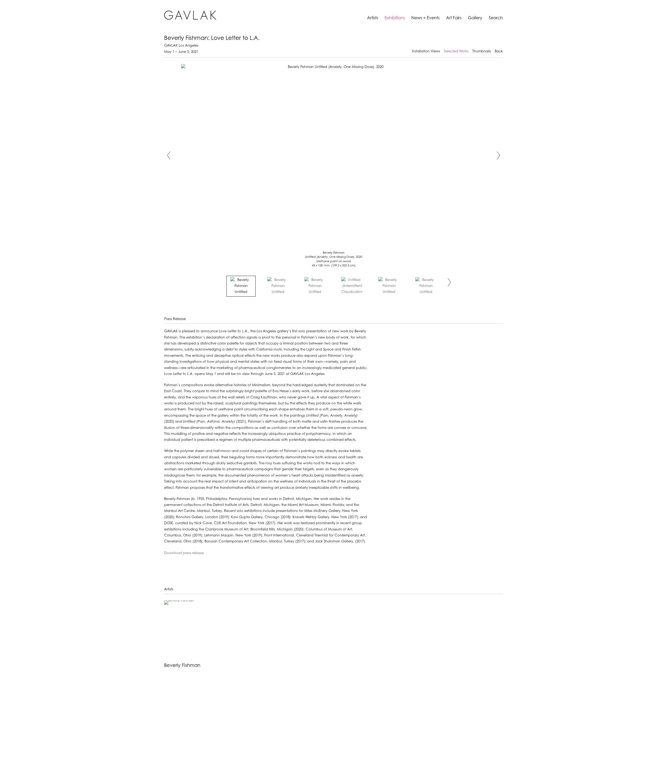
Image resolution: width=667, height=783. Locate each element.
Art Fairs (453, 18)
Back (499, 51)
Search (496, 18)
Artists (372, 18)
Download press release (184, 553)
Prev (168, 155)
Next (498, 155)
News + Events (425, 18)
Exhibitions (395, 18)
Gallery (475, 18)
